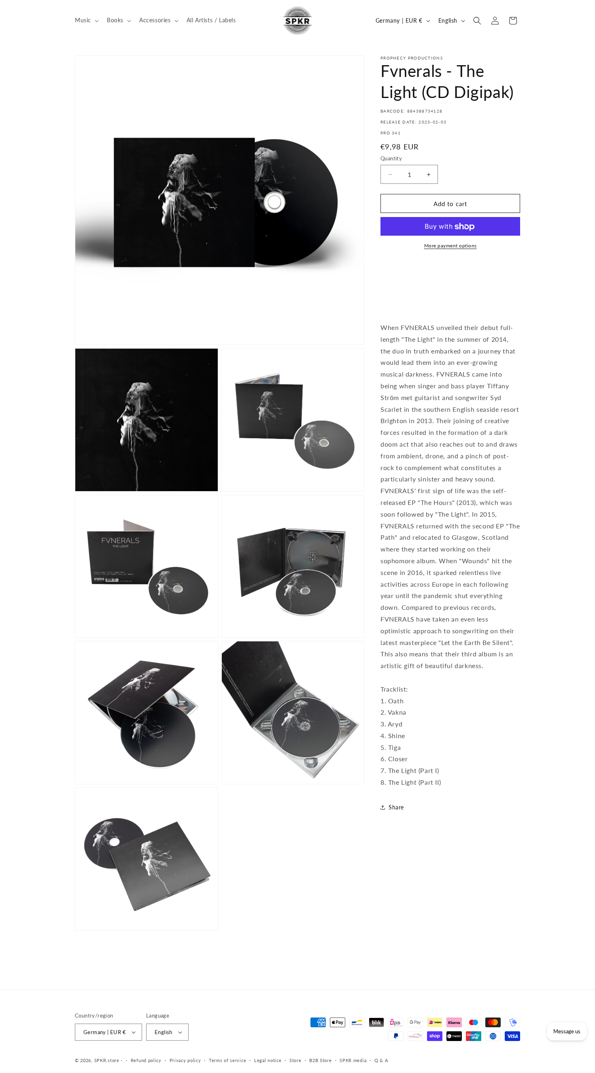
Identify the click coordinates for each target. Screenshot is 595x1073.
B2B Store (320, 1060)
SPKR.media (353, 1060)
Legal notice (267, 1060)
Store (295, 1060)
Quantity (391, 158)
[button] (86, 20)
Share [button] (396, 807)
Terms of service (227, 1060)
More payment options (450, 246)
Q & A (381, 1060)
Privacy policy (185, 1060)
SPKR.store (106, 1060)
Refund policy (146, 1060)
